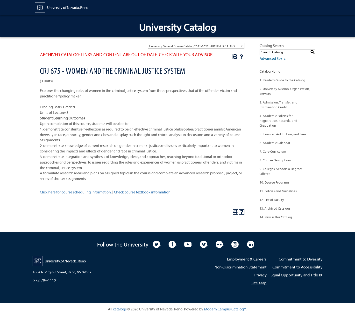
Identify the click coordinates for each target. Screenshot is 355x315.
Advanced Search (274, 58)
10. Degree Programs (275, 182)
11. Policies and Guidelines (278, 191)
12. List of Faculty (272, 200)
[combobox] (196, 46)
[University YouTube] (188, 243)
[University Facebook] (173, 243)
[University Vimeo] (204, 243)
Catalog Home (270, 71)
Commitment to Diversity (300, 258)
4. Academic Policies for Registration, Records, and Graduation (278, 121)
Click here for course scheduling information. (76, 192)
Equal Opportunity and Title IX (296, 274)
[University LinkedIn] (250, 243)
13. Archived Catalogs (275, 208)
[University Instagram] (235, 243)
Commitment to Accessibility (297, 266)
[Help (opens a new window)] (241, 56)
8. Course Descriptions (275, 160)
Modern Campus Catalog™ (225, 309)
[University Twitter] (157, 243)
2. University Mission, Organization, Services (285, 91)
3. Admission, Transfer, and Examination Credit (279, 104)
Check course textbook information (142, 192)
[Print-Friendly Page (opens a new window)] (235, 56)
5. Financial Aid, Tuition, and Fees (283, 134)
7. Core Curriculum (273, 151)
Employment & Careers (247, 258)
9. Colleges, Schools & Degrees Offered (281, 171)
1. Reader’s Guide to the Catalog (282, 80)
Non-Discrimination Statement (240, 266)
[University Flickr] (220, 243)
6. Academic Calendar (275, 143)
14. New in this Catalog (276, 217)
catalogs (120, 309)
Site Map (259, 282)
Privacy (260, 274)
